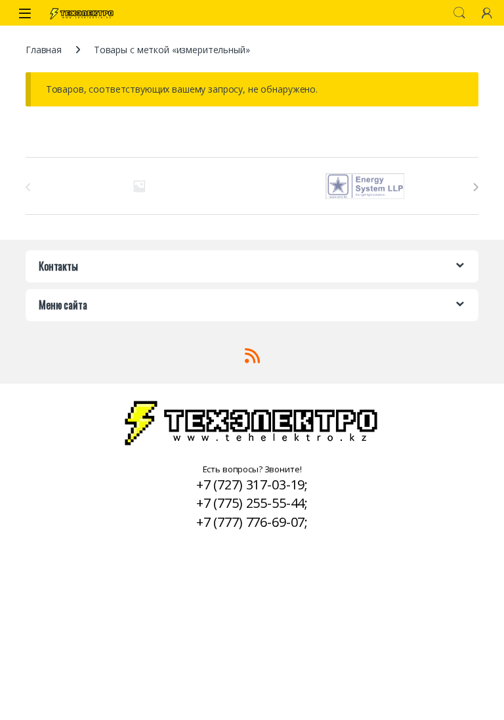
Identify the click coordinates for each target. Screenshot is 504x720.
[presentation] (475, 187)
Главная (44, 49)
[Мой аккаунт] (487, 13)
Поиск (459, 13)
